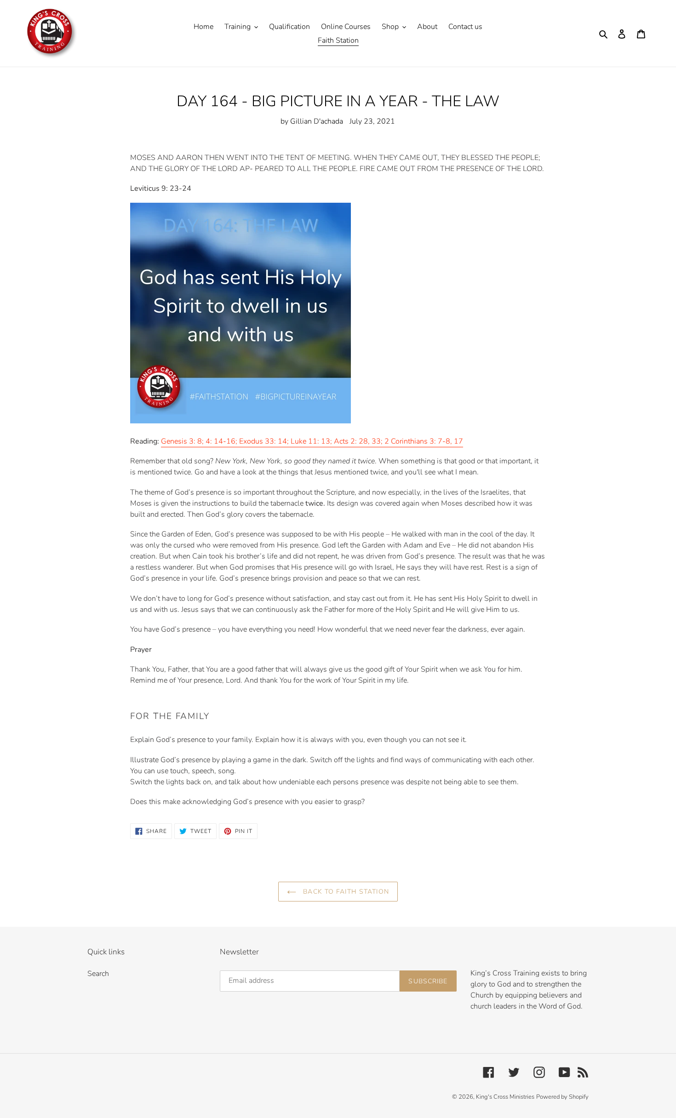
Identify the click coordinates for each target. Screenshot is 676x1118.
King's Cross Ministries (505, 1097)
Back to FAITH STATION (345, 891)
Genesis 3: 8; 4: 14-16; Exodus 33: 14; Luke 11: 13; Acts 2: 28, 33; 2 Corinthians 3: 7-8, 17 (312, 441)
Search (98, 974)
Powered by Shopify (562, 1097)
